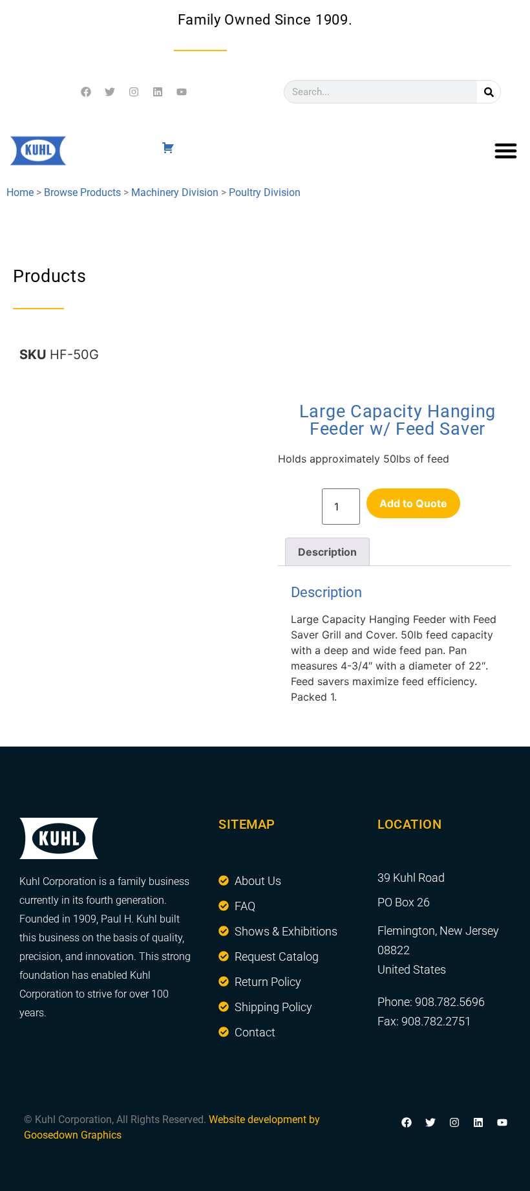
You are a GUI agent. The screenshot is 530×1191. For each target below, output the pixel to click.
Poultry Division (265, 192)
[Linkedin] (157, 92)
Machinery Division (174, 192)
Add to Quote (413, 503)
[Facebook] (86, 92)
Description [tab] (327, 551)
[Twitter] (110, 92)
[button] (506, 151)
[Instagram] (133, 92)
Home (20, 192)
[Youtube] (181, 92)
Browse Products (82, 192)
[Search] (488, 92)
